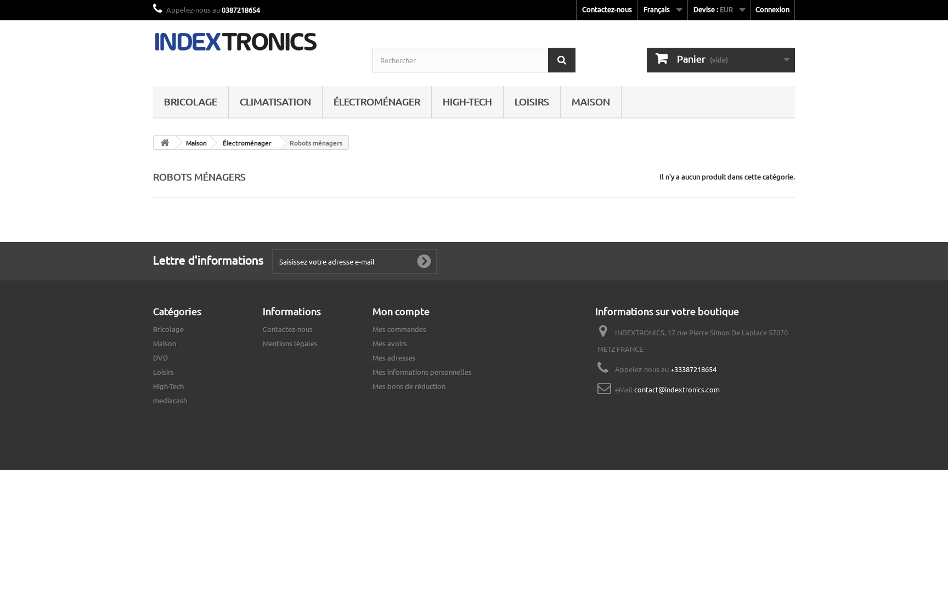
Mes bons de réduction (409, 386)
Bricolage (190, 101)
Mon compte (401, 311)
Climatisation (275, 101)
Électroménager (377, 101)
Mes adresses (394, 357)
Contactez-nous (607, 9)
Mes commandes (399, 329)
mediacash (170, 400)
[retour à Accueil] (164, 142)
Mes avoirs (390, 343)
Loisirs (532, 101)
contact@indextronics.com (677, 389)
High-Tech (467, 101)
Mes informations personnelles (422, 371)
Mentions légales (290, 343)
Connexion (772, 9)
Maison (591, 101)
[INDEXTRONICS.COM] (254, 42)
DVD (160, 357)
